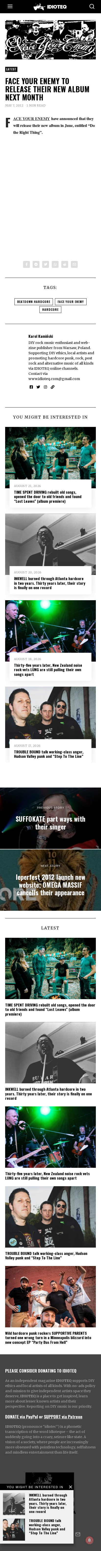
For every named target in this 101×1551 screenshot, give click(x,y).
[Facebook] (26, 264)
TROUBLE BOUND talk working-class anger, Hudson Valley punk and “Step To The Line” (47, 1526)
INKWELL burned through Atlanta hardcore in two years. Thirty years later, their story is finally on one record (48, 1503)
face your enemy (71, 301)
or (41, 1416)
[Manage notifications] (89, 1540)
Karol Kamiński (40, 336)
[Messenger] (36, 264)
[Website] (53, 387)
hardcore (50, 309)
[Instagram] (45, 387)
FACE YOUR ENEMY (31, 118)
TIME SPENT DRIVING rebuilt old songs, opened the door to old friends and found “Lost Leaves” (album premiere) (47, 496)
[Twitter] (45, 264)
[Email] (74, 264)
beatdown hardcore (33, 301)
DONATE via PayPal (21, 1416)
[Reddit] (64, 264)
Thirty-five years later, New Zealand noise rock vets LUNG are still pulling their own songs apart (48, 669)
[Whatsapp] (55, 264)
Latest (11, 69)
